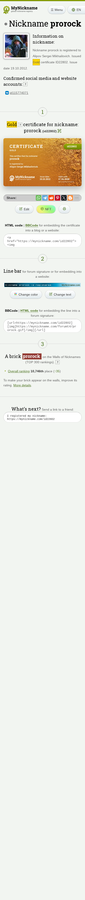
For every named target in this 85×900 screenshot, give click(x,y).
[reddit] (51, 198)
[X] (64, 198)
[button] (76, 9)
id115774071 (19, 93)
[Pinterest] (57, 198)
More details (22, 385)
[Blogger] (70, 198)
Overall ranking (19, 371)
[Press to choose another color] (42, 285)
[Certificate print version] (64, 209)
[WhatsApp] (38, 198)
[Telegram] (45, 198)
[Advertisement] (42, 479)
